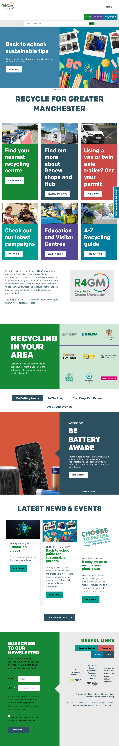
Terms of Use (107, 694)
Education (98, 17)
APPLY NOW (93, 194)
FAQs (108, 654)
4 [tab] (61, 89)
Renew (88, 17)
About (97, 654)
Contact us (106, 648)
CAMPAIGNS (13, 254)
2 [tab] (56, 89)
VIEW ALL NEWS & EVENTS (59, 617)
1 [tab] (53, 89)
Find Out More (78, 475)
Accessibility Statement (96, 697)
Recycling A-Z (110, 17)
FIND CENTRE (14, 180)
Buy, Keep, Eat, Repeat (88, 398)
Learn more (14, 69)
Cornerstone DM (107, 705)
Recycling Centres (87, 648)
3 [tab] (58, 89)
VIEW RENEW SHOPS (57, 194)
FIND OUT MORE (95, 254)
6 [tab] (66, 89)
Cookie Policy (94, 694)
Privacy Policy (82, 694)
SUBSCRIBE (18, 730)
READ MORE (18, 568)
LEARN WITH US (55, 254)
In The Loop (56, 398)
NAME (10, 678)
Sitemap (110, 697)
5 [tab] (63, 89)
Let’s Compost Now (59, 406)
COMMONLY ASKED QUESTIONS (116, 202)
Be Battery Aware (27, 398)
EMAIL (11, 688)
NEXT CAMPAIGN (88, 491)
